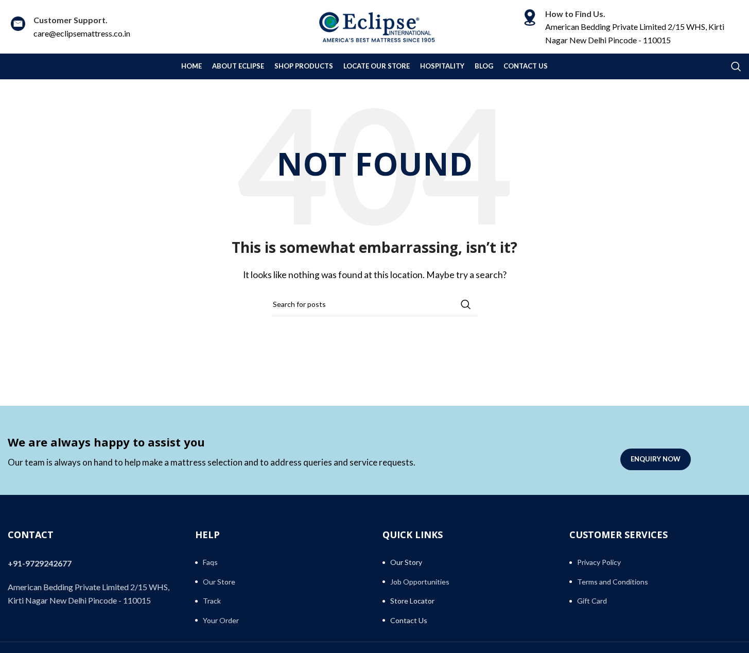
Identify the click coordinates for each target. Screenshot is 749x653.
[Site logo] (374, 25)
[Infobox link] (69, 26)
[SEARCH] (466, 304)
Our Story (406, 562)
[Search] (736, 66)
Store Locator (412, 600)
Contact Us (408, 620)
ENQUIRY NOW (656, 459)
